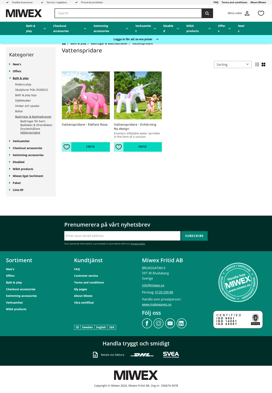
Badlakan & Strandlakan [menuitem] (36, 125)
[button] (261, 13)
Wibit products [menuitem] (192, 28)
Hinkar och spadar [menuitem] (27, 106)
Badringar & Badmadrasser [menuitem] (33, 116)
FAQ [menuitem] (215, 2)
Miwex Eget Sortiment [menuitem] (28, 176)
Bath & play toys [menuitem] (26, 95)
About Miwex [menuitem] (258, 2)
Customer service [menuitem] (86, 276)
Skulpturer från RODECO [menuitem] (31, 90)
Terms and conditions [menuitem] (234, 2)
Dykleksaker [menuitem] (23, 100)
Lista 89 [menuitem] (18, 190)
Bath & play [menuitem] (30, 28)
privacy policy (138, 243)
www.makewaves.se (156, 304)
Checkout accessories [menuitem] (61, 28)
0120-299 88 (164, 292)
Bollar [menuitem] (19, 111)
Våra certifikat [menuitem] (84, 302)
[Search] (207, 13)
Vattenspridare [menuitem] (30, 132)
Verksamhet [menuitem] (143, 28)
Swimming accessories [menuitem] (101, 28)
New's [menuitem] (241, 28)
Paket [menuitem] (17, 183)
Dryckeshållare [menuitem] (30, 129)
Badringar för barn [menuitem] (32, 121)
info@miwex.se (153, 285)
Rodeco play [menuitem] (23, 84)
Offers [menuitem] (221, 28)
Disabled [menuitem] (168, 28)
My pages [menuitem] (80, 289)
